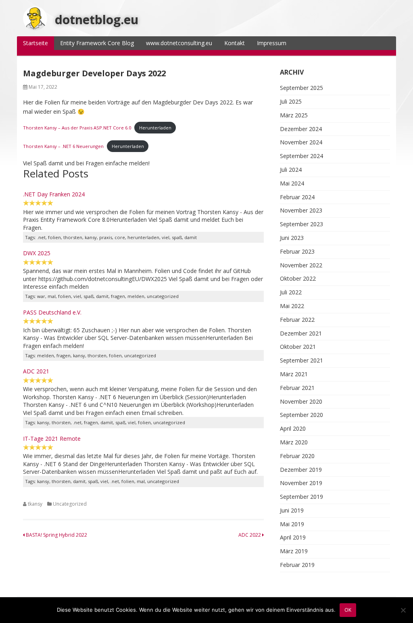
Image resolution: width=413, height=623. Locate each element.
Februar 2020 (297, 456)
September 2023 (301, 224)
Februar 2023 (297, 251)
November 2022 (301, 265)
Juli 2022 (291, 292)
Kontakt (234, 43)
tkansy (35, 503)
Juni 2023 (292, 238)
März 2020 (294, 442)
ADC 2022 (250, 534)
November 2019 (301, 483)
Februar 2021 (297, 388)
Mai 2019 (292, 524)
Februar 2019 (297, 565)
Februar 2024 (297, 197)
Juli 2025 (291, 101)
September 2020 (301, 415)
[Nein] (403, 610)
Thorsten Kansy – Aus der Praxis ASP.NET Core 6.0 (77, 128)
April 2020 (293, 428)
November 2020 (301, 401)
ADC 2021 (36, 371)
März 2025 (294, 115)
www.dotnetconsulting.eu (179, 43)
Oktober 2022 (298, 278)
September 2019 (301, 496)
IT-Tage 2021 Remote (52, 438)
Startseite (35, 43)
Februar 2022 (297, 319)
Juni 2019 (292, 510)
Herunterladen (155, 128)
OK (347, 609)
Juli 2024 (291, 169)
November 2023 (301, 210)
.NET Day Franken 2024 (54, 194)
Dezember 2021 (301, 333)
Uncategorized (70, 503)
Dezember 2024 (301, 129)
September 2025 (301, 88)
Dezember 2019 (301, 469)
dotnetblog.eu (96, 20)
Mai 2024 (292, 183)
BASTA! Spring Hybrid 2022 (56, 534)
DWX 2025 (36, 253)
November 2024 (301, 142)
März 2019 (294, 551)
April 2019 (293, 537)
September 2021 (301, 360)
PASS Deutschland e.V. (52, 312)
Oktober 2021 (298, 346)
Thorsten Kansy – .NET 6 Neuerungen (63, 146)
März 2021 (294, 374)
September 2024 (301, 156)
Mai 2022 (292, 306)
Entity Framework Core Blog (97, 43)
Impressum (271, 43)
